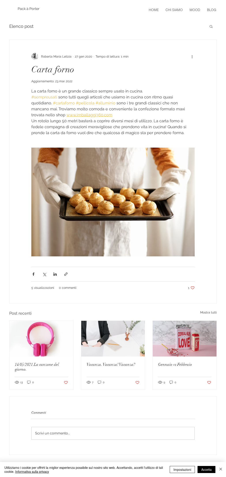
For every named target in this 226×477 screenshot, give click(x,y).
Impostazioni (182, 469)
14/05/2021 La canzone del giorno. (37, 367)
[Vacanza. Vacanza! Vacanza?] (113, 339)
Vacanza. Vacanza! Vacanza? (111, 364)
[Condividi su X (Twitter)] (44, 274)
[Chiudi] (220, 469)
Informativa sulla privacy (32, 471)
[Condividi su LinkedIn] (55, 274)
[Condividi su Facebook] (33, 274)
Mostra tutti (208, 312)
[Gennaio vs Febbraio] (185, 339)
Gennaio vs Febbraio (175, 364)
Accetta (206, 469)
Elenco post (21, 26)
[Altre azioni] (192, 56)
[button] (211, 26)
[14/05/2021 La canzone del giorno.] (41, 339)
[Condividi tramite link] (66, 274)
